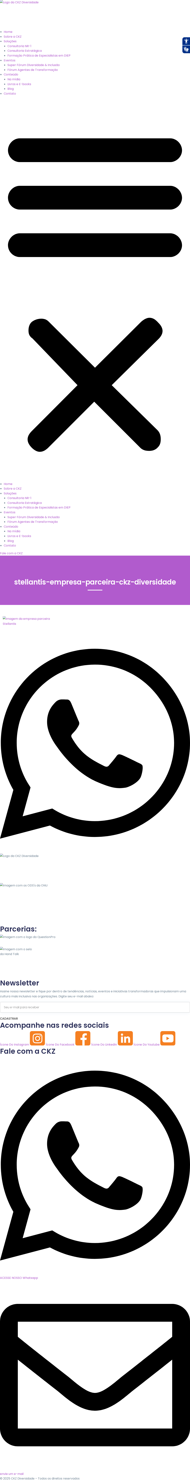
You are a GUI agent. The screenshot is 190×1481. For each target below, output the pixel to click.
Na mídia (13, 79)
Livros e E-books (19, 84)
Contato (10, 93)
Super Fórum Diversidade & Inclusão (33, 65)
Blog (10, 89)
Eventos (9, 60)
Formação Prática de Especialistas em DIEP (39, 55)
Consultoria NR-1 (19, 46)
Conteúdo (11, 74)
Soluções (10, 41)
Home (8, 32)
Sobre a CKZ (13, 36)
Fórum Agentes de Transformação (32, 70)
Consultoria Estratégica (24, 51)
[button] (95, 290)
